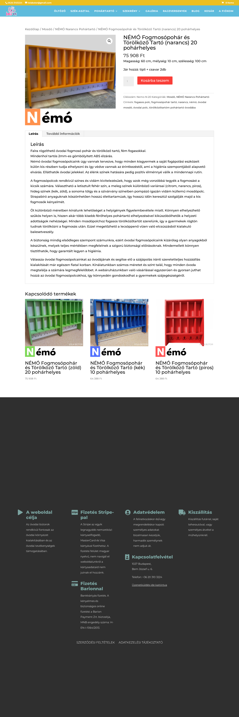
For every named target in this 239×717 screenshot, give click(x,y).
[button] (109, 41)
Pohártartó (104, 11)
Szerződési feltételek (95, 642)
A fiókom (226, 11)
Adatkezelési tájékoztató (141, 642)
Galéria (152, 11)
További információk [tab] (63, 134)
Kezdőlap (32, 29)
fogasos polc (142, 102)
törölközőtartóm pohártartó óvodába (172, 107)
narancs (183, 102)
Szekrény (130, 11)
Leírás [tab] (33, 134)
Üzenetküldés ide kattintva (149, 585)
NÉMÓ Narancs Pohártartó (75, 29)
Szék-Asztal (80, 11)
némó (193, 102)
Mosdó (47, 29)
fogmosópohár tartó (164, 102)
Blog (196, 11)
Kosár (209, 11)
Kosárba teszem (155, 80)
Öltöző (60, 11)
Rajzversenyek (175, 11)
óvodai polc (140, 107)
